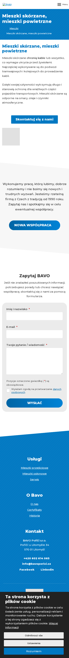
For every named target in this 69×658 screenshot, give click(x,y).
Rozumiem (33, 651)
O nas (34, 504)
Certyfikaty (34, 509)
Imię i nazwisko (18, 309)
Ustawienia (33, 643)
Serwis (34, 479)
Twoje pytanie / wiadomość (26, 345)
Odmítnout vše (34, 635)
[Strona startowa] (3, 28)
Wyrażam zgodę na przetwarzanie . (36, 391)
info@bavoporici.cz (36, 563)
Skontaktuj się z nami (34, 119)
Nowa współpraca (32, 225)
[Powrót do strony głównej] (13, 4)
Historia (34, 515)
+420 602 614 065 (36, 558)
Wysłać (34, 403)
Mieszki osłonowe (34, 473)
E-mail (12, 327)
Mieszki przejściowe (34, 467)
